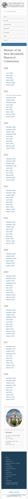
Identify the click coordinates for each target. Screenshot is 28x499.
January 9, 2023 (10, 180)
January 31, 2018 (10, 333)
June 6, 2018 (9, 321)
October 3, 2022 (10, 195)
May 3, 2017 (9, 358)
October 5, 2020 (10, 256)
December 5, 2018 (10, 310)
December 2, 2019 (10, 276)
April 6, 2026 (9, 77)
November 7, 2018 (10, 312)
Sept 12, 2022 (9, 197)
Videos (7, 457)
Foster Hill (8, 470)
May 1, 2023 (9, 170)
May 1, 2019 (9, 287)
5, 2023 (11, 168)
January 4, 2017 (10, 367)
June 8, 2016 (9, 387)
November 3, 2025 (10, 97)
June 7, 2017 (9, 356)
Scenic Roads (9, 472)
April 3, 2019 (9, 290)
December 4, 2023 (10, 158)
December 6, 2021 (10, 222)
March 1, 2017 (9, 363)
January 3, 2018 (10, 336)
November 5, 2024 (10, 129)
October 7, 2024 (10, 131)
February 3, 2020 (10, 263)
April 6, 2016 (9, 392)
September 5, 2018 (11, 317)
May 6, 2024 (9, 138)
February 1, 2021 (10, 241)
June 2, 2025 (9, 104)
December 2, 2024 (10, 127)
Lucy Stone (8, 459)
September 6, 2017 (11, 353)
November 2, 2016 (10, 380)
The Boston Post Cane (10, 468)
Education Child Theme (15, 494)
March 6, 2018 (9, 329)
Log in (20, 496)
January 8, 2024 (10, 148)
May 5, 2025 (9, 107)
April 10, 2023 (9, 173)
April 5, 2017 (9, 360)
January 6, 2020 (10, 265)
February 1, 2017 (10, 365)
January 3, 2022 (10, 211)
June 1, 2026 (9, 73)
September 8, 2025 (11, 102)
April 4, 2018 (9, 326)
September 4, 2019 (11, 283)
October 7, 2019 (10, 280)
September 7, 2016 (11, 385)
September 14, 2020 (11, 258)
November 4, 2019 (10, 278)
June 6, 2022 (9, 200)
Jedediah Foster (9, 461)
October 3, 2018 (10, 314)
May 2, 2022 (9, 202)
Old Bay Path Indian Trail (11, 474)
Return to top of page (14, 492)
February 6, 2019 (10, 297)
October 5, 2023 (10, 163)
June (7, 168)
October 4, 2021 (10, 226)
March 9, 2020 (9, 260)
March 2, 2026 (9, 80)
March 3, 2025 (9, 112)
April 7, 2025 (9, 109)
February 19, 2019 (10, 295)
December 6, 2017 (10, 346)
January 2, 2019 (10, 299)
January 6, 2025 (10, 116)
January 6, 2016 (10, 399)
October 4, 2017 (10, 351)
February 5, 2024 (10, 146)
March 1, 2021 (9, 238)
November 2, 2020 (10, 253)
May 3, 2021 (9, 233)
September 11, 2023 (11, 165)
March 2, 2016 (9, 394)
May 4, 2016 (9, 390)
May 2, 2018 (9, 324)
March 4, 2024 (9, 143)
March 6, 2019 (9, 292)
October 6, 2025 (10, 100)
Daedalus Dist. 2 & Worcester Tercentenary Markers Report (12, 483)
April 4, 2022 (9, 204)
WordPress (15, 496)
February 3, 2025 (10, 114)
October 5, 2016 (10, 383)
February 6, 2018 (10, 331)
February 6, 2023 (10, 177)
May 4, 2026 (9, 75)
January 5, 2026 (10, 85)
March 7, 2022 (9, 207)
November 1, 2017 (10, 348)
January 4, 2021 (10, 243)
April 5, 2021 (9, 236)
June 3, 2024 (9, 136)
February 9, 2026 (10, 82)
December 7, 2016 (10, 378)
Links (7, 478)
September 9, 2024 (11, 134)
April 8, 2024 (9, 141)
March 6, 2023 (9, 175)
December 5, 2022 (10, 190)
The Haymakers (9, 466)
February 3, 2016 (10, 397)
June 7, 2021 (9, 231)
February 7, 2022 (10, 209)
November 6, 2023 (10, 161)
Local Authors (9, 480)
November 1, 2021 (10, 224)
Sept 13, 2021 (9, 229)
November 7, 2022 (10, 192)
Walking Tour (8, 476)
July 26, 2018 (9, 319)
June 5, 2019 (9, 285)
